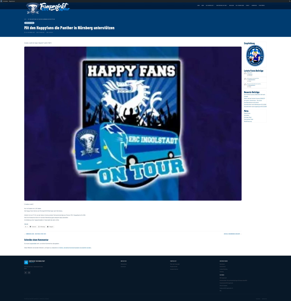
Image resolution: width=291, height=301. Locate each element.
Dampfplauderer (252, 79)
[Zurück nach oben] (287, 298)
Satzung (222, 271)
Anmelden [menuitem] (5, 1)
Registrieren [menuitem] (12, 1)
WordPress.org (248, 121)
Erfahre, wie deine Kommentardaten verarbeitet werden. (75, 247)
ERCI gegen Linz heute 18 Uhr (253, 78)
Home (198, 5)
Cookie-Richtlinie (223, 269)
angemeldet (33, 243)
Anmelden (246, 115)
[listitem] (25, 272)
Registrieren (247, 113)
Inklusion (231, 5)
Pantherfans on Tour (221, 5)
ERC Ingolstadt (223, 278)
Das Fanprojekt (209, 5)
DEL (221, 290)
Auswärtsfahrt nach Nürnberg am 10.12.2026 (255, 104)
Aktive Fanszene (223, 285)
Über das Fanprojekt (175, 264)
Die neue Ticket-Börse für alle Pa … (254, 83)
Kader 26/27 (249, 72)
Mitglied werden (173, 266)
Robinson (250, 74)
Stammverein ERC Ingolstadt (226, 283)
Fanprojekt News (29, 22)
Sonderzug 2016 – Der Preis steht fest (36, 233)
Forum (247, 5)
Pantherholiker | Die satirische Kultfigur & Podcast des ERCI (233, 280)
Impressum (123, 266)
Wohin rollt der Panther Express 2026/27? (254, 98)
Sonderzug (254, 5)
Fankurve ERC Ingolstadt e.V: (226, 288)
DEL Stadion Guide (240, 5)
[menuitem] (1, 1)
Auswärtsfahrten (174, 269)
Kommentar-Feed (248, 119)
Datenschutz (124, 264)
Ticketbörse (262, 5)
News (203, 5)
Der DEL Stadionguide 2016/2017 (232, 233)
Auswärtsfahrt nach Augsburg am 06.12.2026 (255, 106)
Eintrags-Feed (247, 117)
